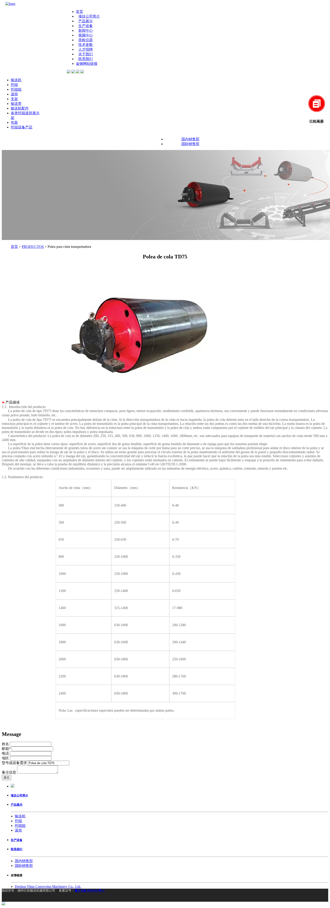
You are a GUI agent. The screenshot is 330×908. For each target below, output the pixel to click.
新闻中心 (85, 30)
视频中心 (85, 35)
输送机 (16, 80)
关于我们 (85, 54)
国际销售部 (190, 144)
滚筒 (14, 94)
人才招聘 (85, 49)
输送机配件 (20, 108)
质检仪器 (85, 40)
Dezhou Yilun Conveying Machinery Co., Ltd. (48, 886)
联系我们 (85, 59)
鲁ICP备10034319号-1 (90, 890)
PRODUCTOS (33, 247)
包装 (14, 122)
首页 (79, 11)
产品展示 (85, 21)
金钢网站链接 (86, 63)
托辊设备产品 (21, 127)
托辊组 (16, 89)
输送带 (16, 103)
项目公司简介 (89, 16)
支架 (14, 99)
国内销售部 (190, 139)
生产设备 (85, 26)
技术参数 (85, 45)
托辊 (14, 85)
